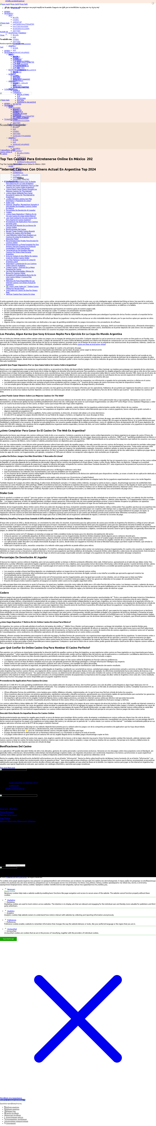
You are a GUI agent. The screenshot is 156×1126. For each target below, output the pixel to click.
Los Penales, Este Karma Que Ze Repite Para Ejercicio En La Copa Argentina (21, 182)
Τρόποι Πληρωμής (7, 812)
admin (4, 154)
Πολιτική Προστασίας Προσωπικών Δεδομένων (18, 821)
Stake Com (10, 203)
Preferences (11, 920)
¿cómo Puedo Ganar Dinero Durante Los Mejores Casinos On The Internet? (21, 190)
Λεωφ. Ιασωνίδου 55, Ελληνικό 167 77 (23, 783)
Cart (1, 47)
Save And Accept (8, 939)
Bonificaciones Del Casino (16, 229)
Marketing (11, 900)
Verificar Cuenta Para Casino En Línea (20, 294)
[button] (12, 1100)
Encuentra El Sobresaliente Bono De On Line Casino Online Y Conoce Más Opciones (21, 277)
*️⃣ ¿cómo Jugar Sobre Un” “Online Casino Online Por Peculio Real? (22, 287)
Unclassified (12, 929)
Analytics (10, 911)
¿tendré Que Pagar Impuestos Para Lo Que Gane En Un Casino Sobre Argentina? (22, 186)
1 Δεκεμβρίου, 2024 (7, 150)
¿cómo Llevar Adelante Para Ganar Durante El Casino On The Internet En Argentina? (20, 195)
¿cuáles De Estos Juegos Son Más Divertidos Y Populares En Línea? (19, 200)
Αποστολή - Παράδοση (8, 809)
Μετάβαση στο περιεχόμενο (11, 1098)
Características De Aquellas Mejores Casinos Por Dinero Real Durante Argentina (20, 252)
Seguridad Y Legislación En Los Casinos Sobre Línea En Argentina (21, 264)
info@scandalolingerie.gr (15, 1)
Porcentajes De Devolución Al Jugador (20, 210)
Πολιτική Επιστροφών (8, 815)
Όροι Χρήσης (5, 818)
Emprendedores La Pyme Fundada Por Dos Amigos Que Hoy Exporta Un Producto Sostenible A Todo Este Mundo (22, 246)
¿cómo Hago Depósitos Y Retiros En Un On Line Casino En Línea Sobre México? (21, 215)
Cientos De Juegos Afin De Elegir (18, 233)
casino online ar (6, 152)
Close (2, 35)
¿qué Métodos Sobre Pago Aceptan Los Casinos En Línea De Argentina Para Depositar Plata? (21, 237)
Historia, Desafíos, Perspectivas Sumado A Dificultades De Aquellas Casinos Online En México (22, 206)
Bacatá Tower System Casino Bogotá (20, 231)
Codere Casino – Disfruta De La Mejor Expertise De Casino (20, 268)
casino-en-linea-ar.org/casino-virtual (91, 344)
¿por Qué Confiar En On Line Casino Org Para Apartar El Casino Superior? (21, 219)
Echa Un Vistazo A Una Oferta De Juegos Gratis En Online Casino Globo (22, 257)
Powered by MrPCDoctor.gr (16, 877)
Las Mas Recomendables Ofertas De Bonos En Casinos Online (20, 272)
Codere (9, 212)
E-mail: (2, 865)
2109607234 (14, 786)
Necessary (11, 889)
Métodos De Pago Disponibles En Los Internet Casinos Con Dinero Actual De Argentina (20, 283)
